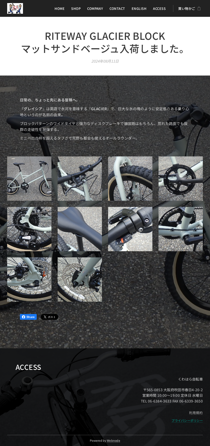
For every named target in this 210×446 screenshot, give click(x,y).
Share (30, 317)
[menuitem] (61, 8)
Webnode (113, 440)
